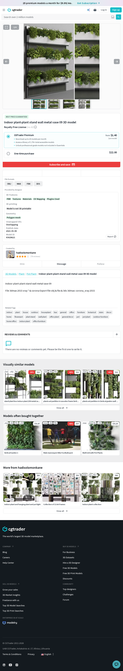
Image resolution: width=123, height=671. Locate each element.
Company (7, 546)
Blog (5, 552)
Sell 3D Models (9, 584)
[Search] (118, 17)
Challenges (68, 594)
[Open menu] (3, 9)
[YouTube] (10, 665)
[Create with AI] (88, 9)
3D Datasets (68, 557)
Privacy (31, 654)
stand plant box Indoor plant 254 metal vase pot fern (25, 401)
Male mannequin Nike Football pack (58, 453)
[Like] (22, 173)
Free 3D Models (70, 568)
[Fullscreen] (6, 27)
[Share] (100, 173)
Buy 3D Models (69, 546)
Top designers (69, 589)
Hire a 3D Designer (71, 562)
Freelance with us (11, 600)
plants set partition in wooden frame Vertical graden (64, 401)
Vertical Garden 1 (11, 453)
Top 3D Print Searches (13, 610)
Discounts (67, 578)
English (46, 654)
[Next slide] (117, 61)
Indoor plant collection (91, 504)
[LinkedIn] (4, 665)
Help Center (8, 562)
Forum (66, 599)
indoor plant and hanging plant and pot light (22, 504)
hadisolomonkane (26, 252)
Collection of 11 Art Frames (54, 504)
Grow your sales (10, 589)
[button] (112, 17)
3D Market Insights (11, 594)
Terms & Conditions (12, 654)
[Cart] (95, 9)
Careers (6, 557)
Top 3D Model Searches (14, 605)
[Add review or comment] (117, 334)
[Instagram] (17, 665)
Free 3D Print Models (72, 573)
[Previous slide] (6, 61)
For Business (69, 552)
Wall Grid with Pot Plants (92, 453)
